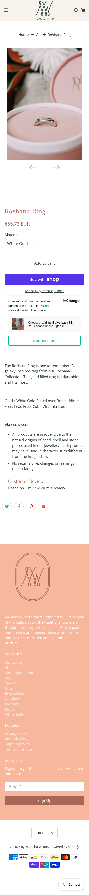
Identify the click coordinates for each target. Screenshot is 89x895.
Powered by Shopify (64, 847)
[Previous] (32, 167)
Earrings (12, 704)
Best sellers (14, 693)
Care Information (19, 672)
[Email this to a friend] (43, 506)
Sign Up (44, 800)
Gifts (9, 688)
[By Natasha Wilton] (44, 10)
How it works (38, 310)
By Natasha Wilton (34, 847)
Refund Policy (16, 739)
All (38, 34)
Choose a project (44, 340)
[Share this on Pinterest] (31, 506)
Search (10, 683)
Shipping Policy (17, 744)
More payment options (44, 291)
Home (23, 34)
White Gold (14, 714)
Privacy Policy (16, 733)
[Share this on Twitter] (7, 506)
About (10, 667)
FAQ (8, 678)
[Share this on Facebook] (19, 506)
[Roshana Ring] (44, 104)
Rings (9, 709)
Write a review (53, 487)
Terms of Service (18, 749)
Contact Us (14, 662)
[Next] (56, 167)
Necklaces (13, 698)
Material (12, 234)
